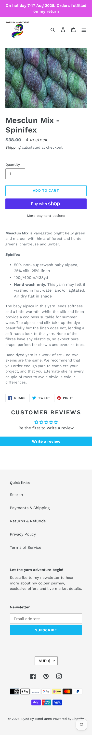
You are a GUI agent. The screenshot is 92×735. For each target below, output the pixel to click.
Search (16, 494)
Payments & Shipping (30, 507)
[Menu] (84, 29)
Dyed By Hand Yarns (36, 719)
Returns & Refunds (28, 521)
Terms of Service (25, 547)
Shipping (13, 147)
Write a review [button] (46, 441)
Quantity (12, 164)
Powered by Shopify (68, 719)
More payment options (46, 216)
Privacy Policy (23, 534)
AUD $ (45, 660)
